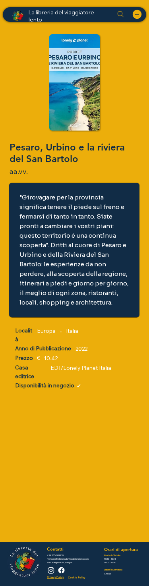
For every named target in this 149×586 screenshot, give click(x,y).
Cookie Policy (76, 577)
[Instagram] (51, 570)
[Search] (120, 14)
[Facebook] (61, 570)
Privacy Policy (55, 577)
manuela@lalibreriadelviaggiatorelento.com (68, 558)
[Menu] (137, 14)
